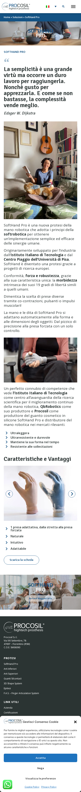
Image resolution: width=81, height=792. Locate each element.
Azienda (8, 707)
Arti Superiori (11, 673)
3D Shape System (13, 683)
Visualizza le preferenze (40, 778)
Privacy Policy (49, 786)
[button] (75, 722)
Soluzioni (18, 17)
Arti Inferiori (10, 668)
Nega (40, 768)
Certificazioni (11, 712)
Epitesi (7, 688)
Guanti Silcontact (12, 678)
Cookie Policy (32, 786)
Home (7, 17)
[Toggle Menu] (73, 6)
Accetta (41, 758)
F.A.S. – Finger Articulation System (21, 693)
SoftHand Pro (11, 664)
